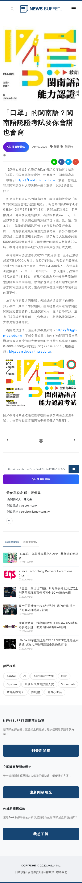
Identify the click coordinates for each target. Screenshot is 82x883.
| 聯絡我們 (61, 872)
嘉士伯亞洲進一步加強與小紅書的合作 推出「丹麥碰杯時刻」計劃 (47, 608)
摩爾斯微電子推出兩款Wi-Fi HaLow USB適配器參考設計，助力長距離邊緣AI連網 (48, 625)
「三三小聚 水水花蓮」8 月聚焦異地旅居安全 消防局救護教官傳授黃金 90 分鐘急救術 (49, 590)
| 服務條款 (32, 872)
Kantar (11, 676)
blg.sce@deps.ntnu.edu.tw (30, 351)
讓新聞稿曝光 (41, 792)
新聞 (57, 146)
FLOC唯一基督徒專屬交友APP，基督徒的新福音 (48, 556)
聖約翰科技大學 (43, 676)
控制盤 (35, 692)
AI (24, 676)
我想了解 (41, 833)
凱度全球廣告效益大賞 (39, 684)
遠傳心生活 (54, 692)
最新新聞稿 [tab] (30, 542)
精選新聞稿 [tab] (12, 542)
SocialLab (68, 684)
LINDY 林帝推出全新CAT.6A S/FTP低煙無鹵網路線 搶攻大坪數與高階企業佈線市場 (48, 642)
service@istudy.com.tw (35, 511)
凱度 (64, 676)
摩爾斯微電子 (15, 692)
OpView (12, 684)
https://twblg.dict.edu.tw (36, 180)
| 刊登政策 (20, 872)
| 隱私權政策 (47, 872)
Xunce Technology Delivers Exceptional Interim (46, 573)
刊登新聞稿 (41, 750)
